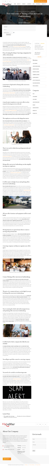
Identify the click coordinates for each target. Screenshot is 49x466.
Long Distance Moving (36, 66)
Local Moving (35, 63)
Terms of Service (31, 464)
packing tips (35, 113)
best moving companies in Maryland (19, 46)
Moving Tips (35, 110)
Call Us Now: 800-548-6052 (40, 1)
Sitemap (26, 464)
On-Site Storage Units (36, 80)
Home (15, 11)
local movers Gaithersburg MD (9, 124)
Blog (33, 93)
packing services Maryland (7, 156)
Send (34, 450)
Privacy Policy (38, 464)
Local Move (35, 99)
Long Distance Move (36, 102)
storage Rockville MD (27, 190)
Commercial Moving (36, 74)
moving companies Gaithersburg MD (9, 92)
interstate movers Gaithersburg (16, 172)
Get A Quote (8, 34)
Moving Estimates (36, 107)
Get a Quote (7, 458)
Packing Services (35, 77)
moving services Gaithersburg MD (10, 110)
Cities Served (35, 96)
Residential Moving (36, 71)
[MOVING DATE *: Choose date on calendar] (13, 32)
